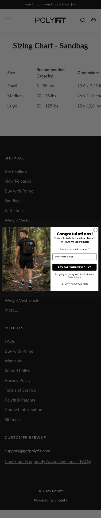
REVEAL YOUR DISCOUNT (74, 267)
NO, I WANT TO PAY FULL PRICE (74, 283)
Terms (78, 277)
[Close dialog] (95, 230)
